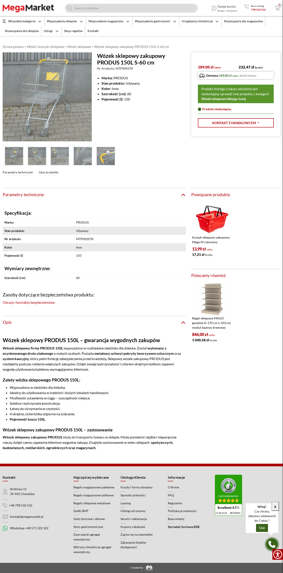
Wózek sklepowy (16, 348)
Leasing (125, 503)
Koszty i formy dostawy (136, 487)
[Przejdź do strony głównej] (28, 8)
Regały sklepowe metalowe (91, 503)
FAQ (171, 495)
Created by (136, 567)
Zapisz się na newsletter (136, 534)
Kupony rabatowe (132, 527)
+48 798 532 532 (20, 505)
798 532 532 (258, 9)
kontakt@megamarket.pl (27, 516)
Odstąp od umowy (132, 511)
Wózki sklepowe (79, 47)
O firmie (173, 487)
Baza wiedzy (176, 519)
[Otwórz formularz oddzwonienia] (272, 544)
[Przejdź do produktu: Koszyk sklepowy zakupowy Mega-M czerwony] (212, 218)
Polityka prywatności (182, 511)
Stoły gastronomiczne (88, 527)
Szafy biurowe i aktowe (89, 519)
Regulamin (175, 503)
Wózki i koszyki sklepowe (45, 47)
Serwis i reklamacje (133, 519)
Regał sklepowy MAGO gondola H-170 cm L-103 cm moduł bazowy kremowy (211, 322)
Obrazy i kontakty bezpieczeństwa (29, 302)
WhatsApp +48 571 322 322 (29, 528)
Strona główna (13, 47)
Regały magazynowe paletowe (93, 487)
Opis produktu (49, 172)
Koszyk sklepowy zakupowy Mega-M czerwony (211, 239)
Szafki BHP (80, 511)
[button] (236, 123)
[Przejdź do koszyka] (277, 8)
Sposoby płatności (132, 495)
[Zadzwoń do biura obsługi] (247, 8)
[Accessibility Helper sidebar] (277, 554)
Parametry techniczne (18, 172)
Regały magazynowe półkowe (93, 495)
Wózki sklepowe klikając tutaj (223, 99)
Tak (262, 528)
